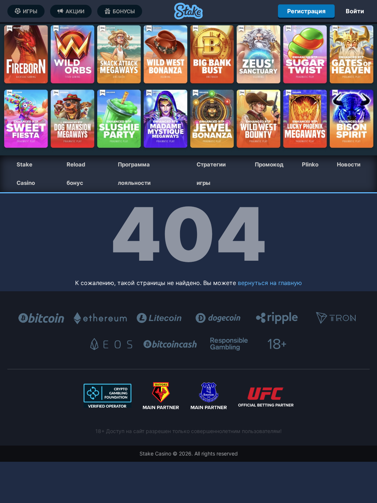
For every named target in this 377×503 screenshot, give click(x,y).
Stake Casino (26, 173)
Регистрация (306, 11)
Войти (355, 11)
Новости (348, 164)
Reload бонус (76, 173)
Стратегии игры (211, 173)
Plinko (310, 164)
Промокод (269, 164)
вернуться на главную (270, 282)
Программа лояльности (134, 173)
